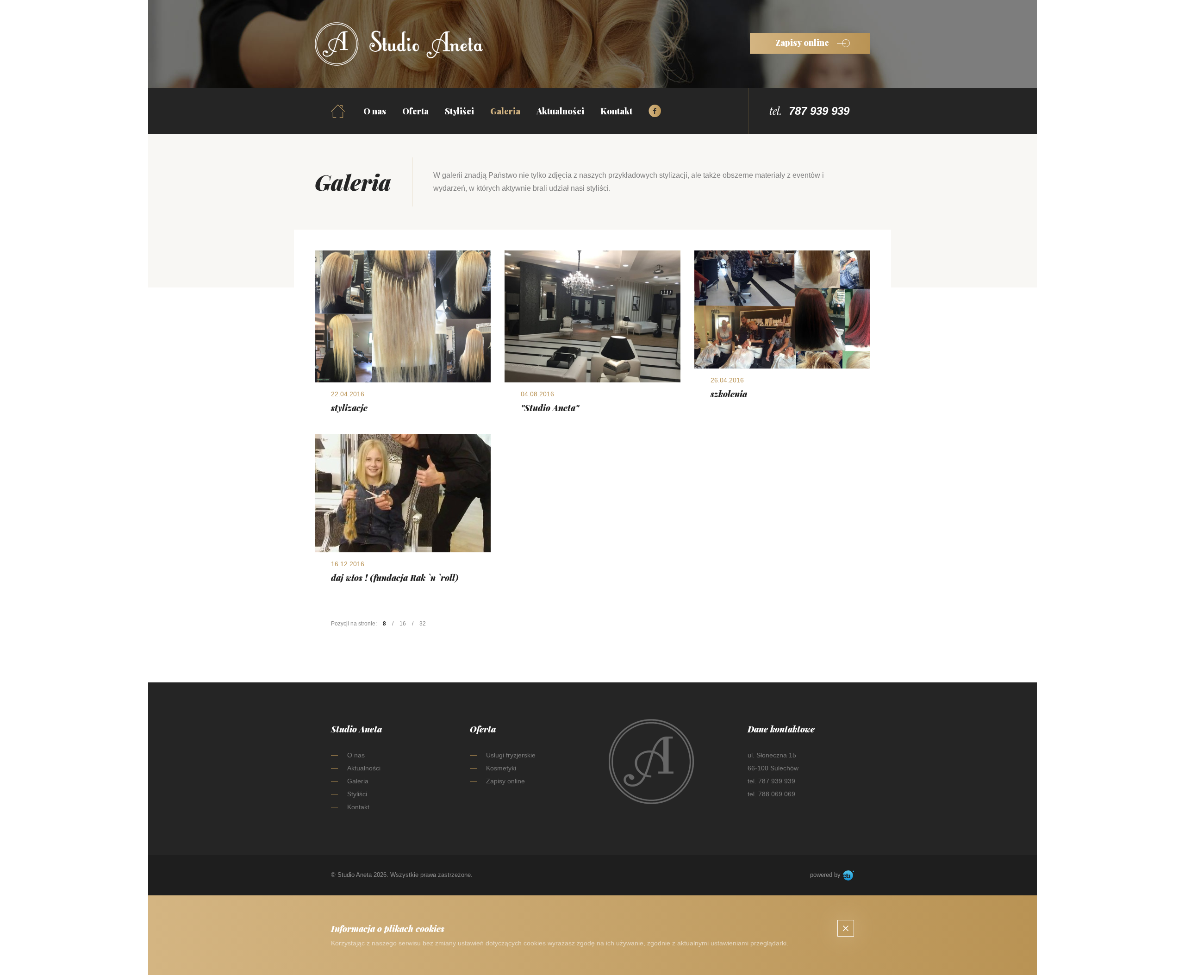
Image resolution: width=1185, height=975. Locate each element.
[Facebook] (655, 111)
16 (402, 623)
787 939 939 (819, 111)
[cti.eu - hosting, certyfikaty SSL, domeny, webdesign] (848, 875)
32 (422, 623)
